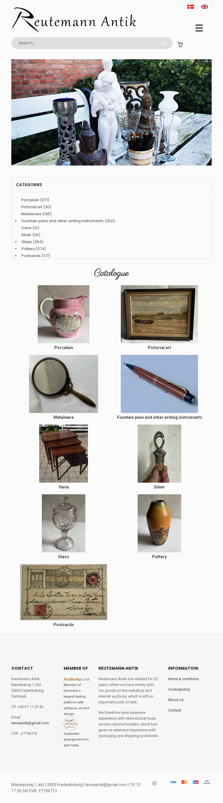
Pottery (28, 249)
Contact (174, 710)
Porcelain (30, 200)
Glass (26, 242)
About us (176, 700)
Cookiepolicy (179, 689)
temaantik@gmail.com (30, 723)
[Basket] (180, 44)
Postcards (31, 255)
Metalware (31, 214)
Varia (26, 228)
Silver (26, 235)
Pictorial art (31, 207)
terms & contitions (183, 679)
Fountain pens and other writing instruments (62, 221)
